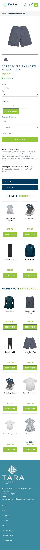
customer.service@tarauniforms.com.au (18, 499)
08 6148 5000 (11, 494)
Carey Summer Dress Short (10, 219)
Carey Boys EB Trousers (10, 353)
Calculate (20, 139)
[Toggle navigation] (36, 5)
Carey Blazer (10, 311)
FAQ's (4, 526)
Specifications (9, 187)
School (4, 511)
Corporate (6, 516)
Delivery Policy (8, 536)
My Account (7, 541)
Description (8, 181)
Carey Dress (30, 434)
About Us (5, 505)
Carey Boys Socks (30, 219)
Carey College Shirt (30, 393)
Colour (4, 84)
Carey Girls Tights (10, 259)
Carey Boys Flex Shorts (30, 353)
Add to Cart (11, 111)
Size (3, 91)
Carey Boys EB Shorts (30, 312)
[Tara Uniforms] (10, 5)
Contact (5, 521)
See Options (10, 234)
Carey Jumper (30, 259)
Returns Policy (7, 531)
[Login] (24, 5)
